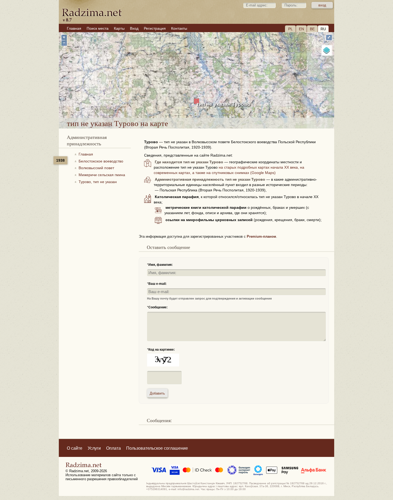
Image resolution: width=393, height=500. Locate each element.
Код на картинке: (161, 349)
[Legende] (327, 50)
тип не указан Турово (223, 104)
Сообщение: (158, 307)
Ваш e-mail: (157, 284)
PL (290, 29)
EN (301, 29)
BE (312, 29)
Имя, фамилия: (160, 265)
